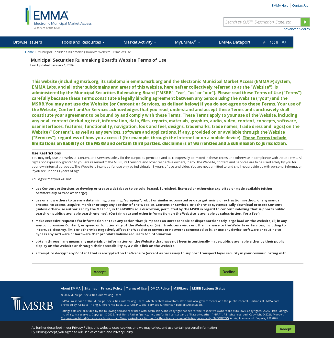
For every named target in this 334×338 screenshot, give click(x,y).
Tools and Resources (81, 42)
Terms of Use (136, 288)
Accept (285, 329)
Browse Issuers (27, 42)
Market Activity (138, 42)
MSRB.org (181, 288)
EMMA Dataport (234, 42)
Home (29, 52)
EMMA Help (280, 5)
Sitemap (90, 288)
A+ (284, 42)
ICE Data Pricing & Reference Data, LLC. (103, 304)
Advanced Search (297, 29)
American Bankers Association (182, 304)
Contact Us (300, 5)
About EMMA (71, 288)
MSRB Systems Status (208, 288)
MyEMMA (186, 42)
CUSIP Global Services (144, 304)
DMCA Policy (160, 288)
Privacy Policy (82, 327)
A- (265, 42)
